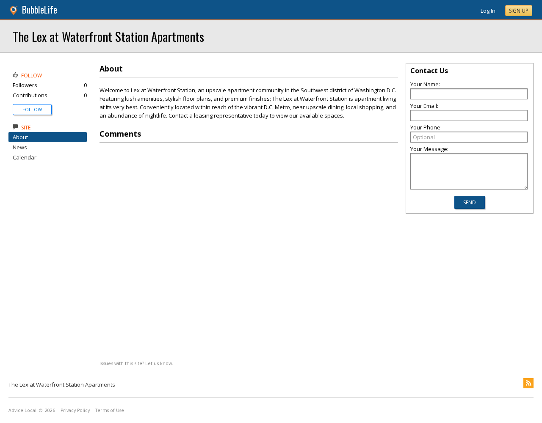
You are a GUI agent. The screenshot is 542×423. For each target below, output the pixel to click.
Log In (488, 10)
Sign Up (518, 10)
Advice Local (22, 410)
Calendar (24, 157)
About (20, 137)
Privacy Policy (75, 410)
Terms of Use (109, 410)
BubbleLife (39, 9)
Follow (32, 109)
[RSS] (528, 383)
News (20, 147)
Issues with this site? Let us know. (136, 363)
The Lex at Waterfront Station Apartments (108, 36)
